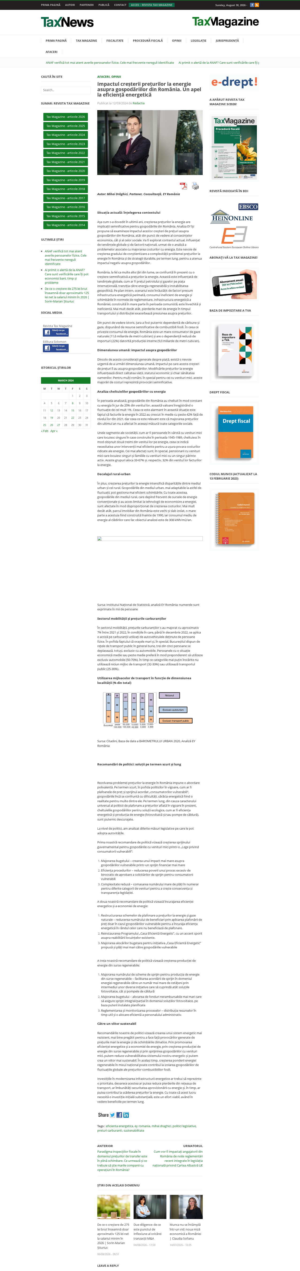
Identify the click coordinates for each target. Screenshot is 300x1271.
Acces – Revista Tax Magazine (151, 5)
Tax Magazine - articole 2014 (65, 225)
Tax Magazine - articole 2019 (65, 180)
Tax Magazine (86, 41)
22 (72, 417)
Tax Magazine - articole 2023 (65, 144)
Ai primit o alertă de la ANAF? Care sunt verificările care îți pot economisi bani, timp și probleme (67, 276)
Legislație (198, 41)
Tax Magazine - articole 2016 (65, 207)
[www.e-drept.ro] (234, 82)
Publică (103, 5)
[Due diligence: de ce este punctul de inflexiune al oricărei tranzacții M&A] (150, 1206)
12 (51, 410)
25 (44, 425)
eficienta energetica (119, 1126)
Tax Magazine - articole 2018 (65, 189)
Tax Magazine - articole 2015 (65, 216)
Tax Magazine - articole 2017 (65, 198)
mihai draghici (161, 1126)
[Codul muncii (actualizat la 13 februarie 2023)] (234, 519)
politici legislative (184, 1126)
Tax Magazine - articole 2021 (65, 162)
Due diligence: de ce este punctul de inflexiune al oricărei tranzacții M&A (147, 1232)
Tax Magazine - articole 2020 (65, 171)
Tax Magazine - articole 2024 (65, 135)
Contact (120, 5)
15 (72, 410)
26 (51, 425)
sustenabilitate (134, 1130)
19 (51, 417)
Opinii (176, 41)
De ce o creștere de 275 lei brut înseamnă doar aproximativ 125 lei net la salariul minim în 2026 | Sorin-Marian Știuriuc (113, 1236)
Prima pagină (50, 5)
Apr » (53, 431)
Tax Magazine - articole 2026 (65, 117)
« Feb (44, 431)
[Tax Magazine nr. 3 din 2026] (234, 148)
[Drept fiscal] (234, 433)
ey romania (142, 1126)
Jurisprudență (227, 41)
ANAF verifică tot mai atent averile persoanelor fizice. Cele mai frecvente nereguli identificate (110, 62)
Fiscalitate (115, 41)
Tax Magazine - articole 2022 (65, 153)
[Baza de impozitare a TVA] (234, 351)
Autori (70, 5)
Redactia (139, 103)
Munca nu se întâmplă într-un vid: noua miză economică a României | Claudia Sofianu (185, 1232)
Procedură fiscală (148, 41)
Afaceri (51, 52)
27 (58, 425)
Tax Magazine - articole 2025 (65, 126)
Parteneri (87, 5)
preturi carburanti (109, 1130)
